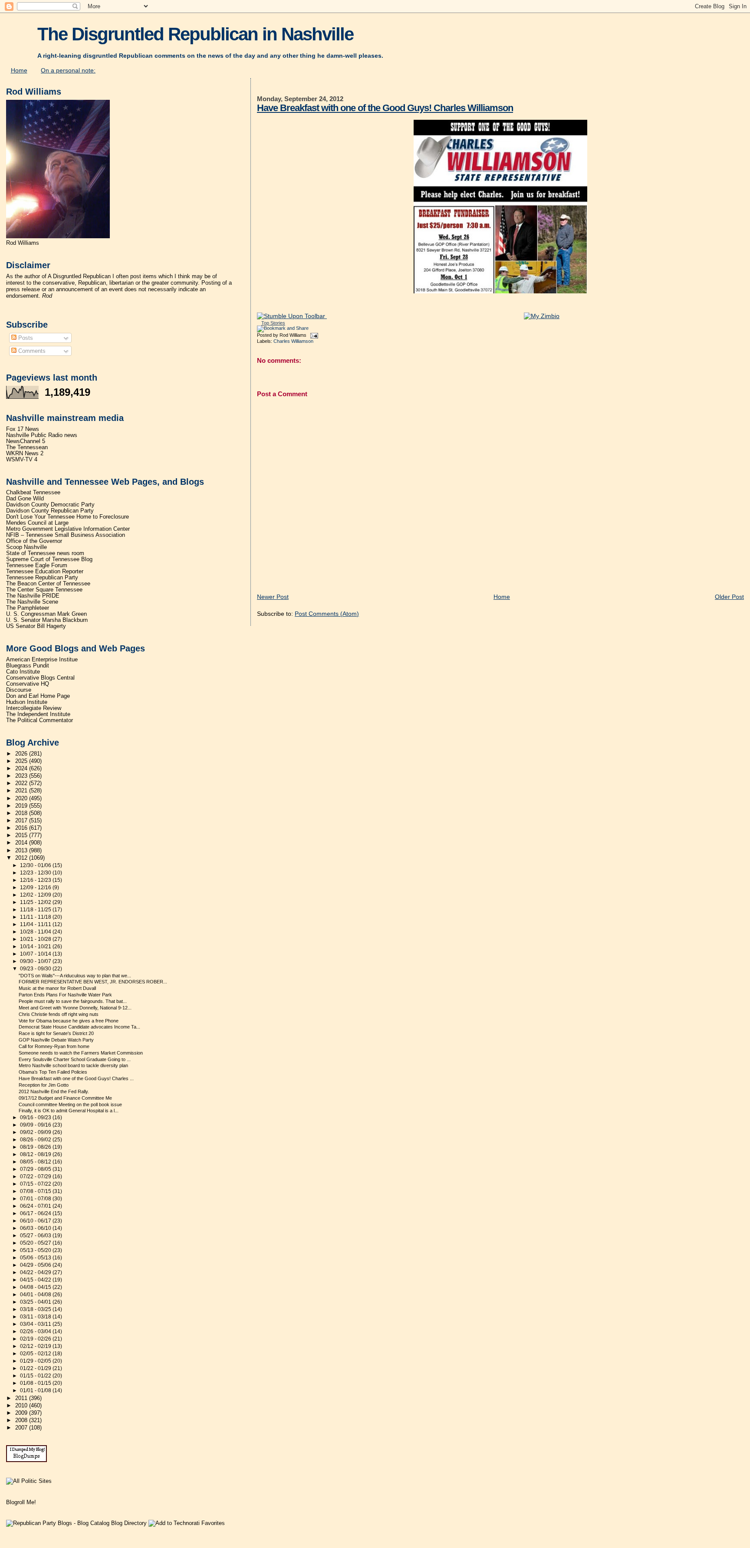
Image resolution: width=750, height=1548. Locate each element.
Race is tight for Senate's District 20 (56, 1033)
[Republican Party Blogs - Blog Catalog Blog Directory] (76, 1523)
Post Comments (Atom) (327, 613)
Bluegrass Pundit (27, 666)
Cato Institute (23, 672)
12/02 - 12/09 (36, 895)
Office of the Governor (34, 541)
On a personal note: (68, 70)
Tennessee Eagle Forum (36, 565)
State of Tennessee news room (45, 553)
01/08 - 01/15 (36, 1383)
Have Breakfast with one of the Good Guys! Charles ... (76, 1078)
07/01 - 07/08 (36, 1199)
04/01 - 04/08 (36, 1295)
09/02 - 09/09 (36, 1132)
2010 (22, 1406)
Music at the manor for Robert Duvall (57, 988)
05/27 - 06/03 (36, 1235)
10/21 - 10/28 (36, 939)
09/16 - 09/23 (36, 1117)
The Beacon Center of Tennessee (48, 584)
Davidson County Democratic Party (50, 505)
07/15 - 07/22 (36, 1184)
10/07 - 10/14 (36, 954)
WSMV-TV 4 (21, 460)
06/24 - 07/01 (36, 1206)
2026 (22, 754)
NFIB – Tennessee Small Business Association (65, 535)
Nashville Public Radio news (41, 435)
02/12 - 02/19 (36, 1346)
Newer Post (273, 596)
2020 (22, 798)
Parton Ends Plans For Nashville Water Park (65, 994)
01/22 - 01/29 (36, 1368)
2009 (22, 1413)
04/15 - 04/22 (36, 1280)
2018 (22, 813)
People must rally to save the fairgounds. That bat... (73, 1001)
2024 (22, 769)
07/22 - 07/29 (36, 1176)
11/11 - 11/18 (36, 917)
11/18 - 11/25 (36, 910)
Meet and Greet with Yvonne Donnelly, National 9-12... (75, 1007)
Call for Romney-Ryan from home (54, 1046)
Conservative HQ (27, 684)
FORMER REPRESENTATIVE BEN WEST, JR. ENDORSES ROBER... (93, 981)
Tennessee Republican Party (42, 578)
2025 (22, 761)
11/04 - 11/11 (36, 924)
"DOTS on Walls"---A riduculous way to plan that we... (75, 975)
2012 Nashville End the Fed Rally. (54, 1091)
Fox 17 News (22, 429)
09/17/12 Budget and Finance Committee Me (65, 1098)
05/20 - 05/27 (36, 1243)
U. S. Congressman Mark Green (46, 614)
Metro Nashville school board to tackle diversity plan (73, 1065)
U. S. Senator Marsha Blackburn (47, 620)
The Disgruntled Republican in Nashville (195, 34)
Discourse (18, 690)
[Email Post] (313, 335)
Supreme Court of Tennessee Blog (49, 559)
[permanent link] (292, 315)
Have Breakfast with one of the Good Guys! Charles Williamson (385, 107)
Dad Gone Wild (25, 499)
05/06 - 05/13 (36, 1258)
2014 (22, 843)
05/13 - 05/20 (36, 1250)
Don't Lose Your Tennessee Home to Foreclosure (67, 517)
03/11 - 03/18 (36, 1317)
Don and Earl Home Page (38, 696)
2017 (22, 821)
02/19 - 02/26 (36, 1339)
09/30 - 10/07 (36, 961)
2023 (22, 776)
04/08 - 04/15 (36, 1287)
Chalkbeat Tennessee (33, 493)
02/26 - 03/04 (36, 1331)
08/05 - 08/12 (36, 1162)
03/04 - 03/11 (36, 1324)
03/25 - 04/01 (36, 1302)
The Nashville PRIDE (32, 596)
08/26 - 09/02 (36, 1140)
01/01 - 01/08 (36, 1390)
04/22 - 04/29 (36, 1272)
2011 (22, 1398)
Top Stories (273, 322)
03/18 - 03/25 (36, 1309)
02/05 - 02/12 (36, 1354)
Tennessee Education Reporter (44, 572)
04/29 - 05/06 (36, 1265)
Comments (31, 351)
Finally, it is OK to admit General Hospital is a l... (68, 1110)
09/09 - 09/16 (36, 1125)
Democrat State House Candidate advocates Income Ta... (79, 1026)
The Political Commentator (39, 720)
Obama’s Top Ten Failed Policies (53, 1072)
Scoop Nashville (26, 547)
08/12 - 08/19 (36, 1154)
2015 (22, 835)
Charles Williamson (293, 341)
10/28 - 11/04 (36, 932)
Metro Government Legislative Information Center (68, 529)
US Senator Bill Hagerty (36, 626)
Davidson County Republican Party (50, 511)
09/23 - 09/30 (36, 969)
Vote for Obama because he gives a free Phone (68, 1020)
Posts (24, 338)
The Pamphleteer (27, 608)
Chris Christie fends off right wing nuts (59, 1014)
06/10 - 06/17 (36, 1221)
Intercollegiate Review (33, 708)
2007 (22, 1428)
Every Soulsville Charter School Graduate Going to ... (75, 1059)
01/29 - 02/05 (36, 1361)
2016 (22, 828)
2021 (22, 791)
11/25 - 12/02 (36, 902)
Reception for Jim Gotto (44, 1085)
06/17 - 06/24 (36, 1213)
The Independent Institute (38, 714)
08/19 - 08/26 (36, 1147)
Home (19, 70)
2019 (22, 806)
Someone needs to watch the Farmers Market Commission (81, 1052)
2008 (22, 1420)
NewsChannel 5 (25, 441)
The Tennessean (27, 447)
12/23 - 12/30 (36, 873)
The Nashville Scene (32, 602)
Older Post (729, 596)
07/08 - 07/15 (36, 1191)
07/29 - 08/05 (36, 1169)
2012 (22, 858)
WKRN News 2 (24, 453)
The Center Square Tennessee (44, 590)
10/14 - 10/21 (36, 946)
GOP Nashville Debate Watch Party (56, 1039)
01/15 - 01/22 (36, 1376)
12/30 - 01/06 (36, 865)
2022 (22, 783)
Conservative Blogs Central (40, 678)
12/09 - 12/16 (36, 887)
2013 (22, 851)
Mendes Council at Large (37, 523)
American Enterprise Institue (42, 660)
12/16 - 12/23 (36, 880)
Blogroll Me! (21, 1502)
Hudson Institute (26, 702)
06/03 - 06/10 (36, 1228)
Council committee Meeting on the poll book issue (70, 1104)
